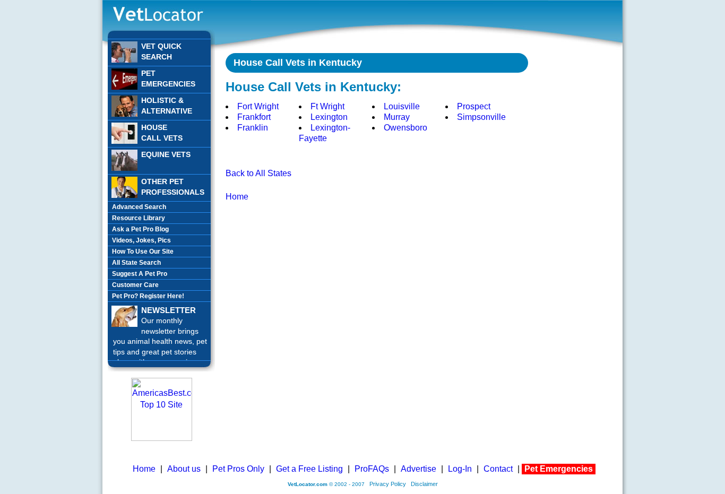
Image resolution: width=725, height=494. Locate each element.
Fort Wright (258, 106)
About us (184, 468)
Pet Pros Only (238, 468)
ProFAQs (372, 468)
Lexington (329, 117)
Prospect (473, 106)
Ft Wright (327, 106)
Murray (397, 117)
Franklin (252, 127)
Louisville (402, 106)
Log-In (460, 468)
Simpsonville (481, 117)
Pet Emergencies (558, 468)
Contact (498, 468)
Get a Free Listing (309, 468)
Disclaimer (424, 484)
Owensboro (405, 127)
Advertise (418, 468)
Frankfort (254, 117)
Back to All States (258, 173)
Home (237, 196)
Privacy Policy (387, 484)
